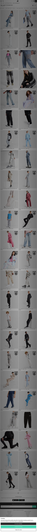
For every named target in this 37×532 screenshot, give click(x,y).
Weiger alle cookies (18, 529)
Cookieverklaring (20, 521)
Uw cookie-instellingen (18, 523)
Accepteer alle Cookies (18, 526)
